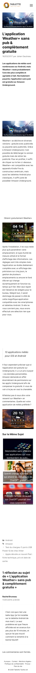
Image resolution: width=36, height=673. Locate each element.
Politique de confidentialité (14, 664)
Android (8, 540)
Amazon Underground (21, 181)
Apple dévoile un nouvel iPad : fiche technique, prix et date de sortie (17, 557)
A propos (7, 661)
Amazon (9, 544)
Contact (14, 661)
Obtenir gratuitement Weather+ (18, 218)
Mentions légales (25, 661)
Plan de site (18, 666)
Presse (27, 664)
